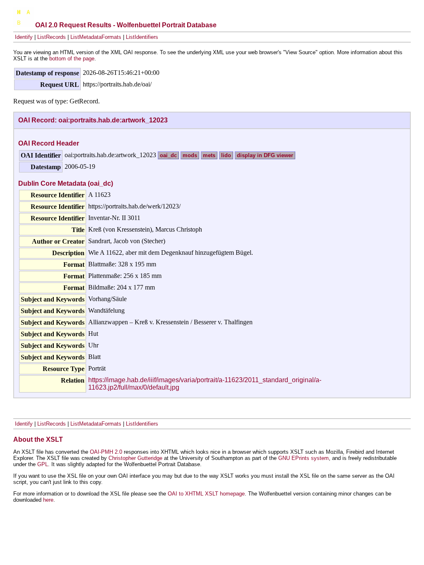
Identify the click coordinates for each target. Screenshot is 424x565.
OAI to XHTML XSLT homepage (206, 494)
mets (209, 155)
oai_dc (168, 155)
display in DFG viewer (265, 155)
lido (226, 155)
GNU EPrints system (303, 458)
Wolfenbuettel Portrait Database (167, 25)
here (48, 500)
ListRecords (51, 37)
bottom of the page (71, 58)
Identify (24, 37)
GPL (42, 464)
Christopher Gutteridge (135, 458)
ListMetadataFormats (95, 37)
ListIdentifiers (142, 37)
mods (190, 155)
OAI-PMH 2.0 (106, 452)
